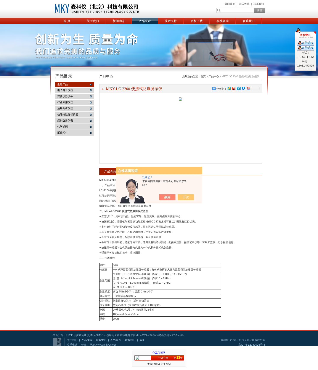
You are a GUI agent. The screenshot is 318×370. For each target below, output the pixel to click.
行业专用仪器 (65, 102)
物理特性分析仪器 (67, 114)
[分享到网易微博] (248, 88)
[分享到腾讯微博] (238, 88)
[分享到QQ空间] (229, 88)
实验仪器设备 (65, 96)
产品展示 (145, 21)
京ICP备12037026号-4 (251, 344)
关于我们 (93, 21)
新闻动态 (119, 21)
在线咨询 (223, 21)
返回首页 (230, 3)
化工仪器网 (159, 352)
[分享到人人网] (243, 88)
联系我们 (259, 3)
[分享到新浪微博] (233, 88)
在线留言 (116, 339)
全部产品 (62, 84)
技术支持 (171, 21)
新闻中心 (101, 339)
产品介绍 (110, 171)
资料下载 (197, 21)
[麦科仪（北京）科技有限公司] (96, 9)
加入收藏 (244, 3)
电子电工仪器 (65, 90)
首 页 (66, 21)
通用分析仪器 (65, 108)
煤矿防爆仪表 (65, 120)
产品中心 (214, 76)
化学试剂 (62, 126)
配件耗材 (62, 132)
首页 (203, 76)
